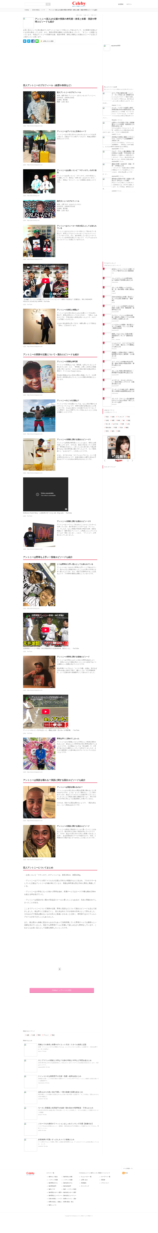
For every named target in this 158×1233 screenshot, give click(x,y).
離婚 (127, 427)
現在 (107, 417)
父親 (33, 1035)
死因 (115, 427)
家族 (129, 420)
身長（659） (79, 15)
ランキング (120, 417)
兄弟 (121, 427)
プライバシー (105, 1183)
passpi (40, 1114)
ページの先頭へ (127, 1168)
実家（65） (94, 15)
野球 (39, 1035)
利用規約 (83, 1183)
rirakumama (41, 1083)
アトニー (46, 1035)
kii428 (39, 1130)
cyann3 (114, 134)
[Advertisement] (43, 62)
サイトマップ (85, 1186)
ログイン (129, 4)
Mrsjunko (114, 120)
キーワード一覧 (105, 1176)
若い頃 (108, 424)
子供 (128, 417)
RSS (126, 1173)
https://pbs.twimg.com (33, 195)
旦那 (122, 424)
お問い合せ (84, 1180)
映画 (118, 420)
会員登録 (120, 4)
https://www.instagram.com (34, 126)
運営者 (103, 1180)
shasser (114, 105)
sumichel (40, 1098)
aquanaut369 (41, 1067)
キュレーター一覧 (86, 1176)
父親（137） (87, 15)
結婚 (113, 417)
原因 (118, 431)
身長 (28, 1035)
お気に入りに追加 (48, 41)
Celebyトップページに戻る (61, 990)
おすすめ (115, 424)
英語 (53, 1035)
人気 (128, 424)
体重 (113, 420)
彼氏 (113, 431)
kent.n (39, 1051)
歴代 (107, 431)
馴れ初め (108, 427)
